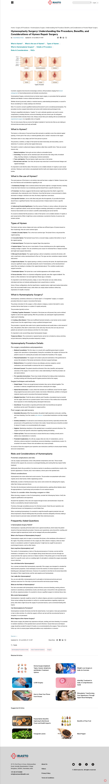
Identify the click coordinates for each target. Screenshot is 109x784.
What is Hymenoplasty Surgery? (22, 47)
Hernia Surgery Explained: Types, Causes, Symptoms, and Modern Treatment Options (42, 669)
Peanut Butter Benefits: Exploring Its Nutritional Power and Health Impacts (42, 721)
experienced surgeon (17, 119)
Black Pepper (81, 734)
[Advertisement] (54, 15)
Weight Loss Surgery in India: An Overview (84, 669)
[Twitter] (58, 38)
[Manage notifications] (105, 780)
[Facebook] (61, 38)
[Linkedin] (63, 38)
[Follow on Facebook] (80, 764)
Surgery (49, 649)
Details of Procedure (44, 47)
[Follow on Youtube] (73, 764)
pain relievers (39, 415)
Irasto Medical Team (18, 37)
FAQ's (33, 50)
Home (13, 28)
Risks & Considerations (19, 50)
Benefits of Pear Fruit (84, 721)
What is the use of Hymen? (35, 44)
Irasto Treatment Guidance (38, 649)
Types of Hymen (53, 44)
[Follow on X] (86, 764)
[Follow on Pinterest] (93, 764)
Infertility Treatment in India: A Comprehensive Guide (84, 683)
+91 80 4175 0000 (16, 772)
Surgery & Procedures (22, 28)
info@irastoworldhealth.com (20, 774)
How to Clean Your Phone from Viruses (42, 695)
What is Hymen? (17, 44)
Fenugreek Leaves (39, 734)
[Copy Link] (66, 38)
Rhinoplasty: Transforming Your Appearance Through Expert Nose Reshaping (85, 695)
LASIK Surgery (38, 682)
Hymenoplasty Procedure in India (20, 649)
